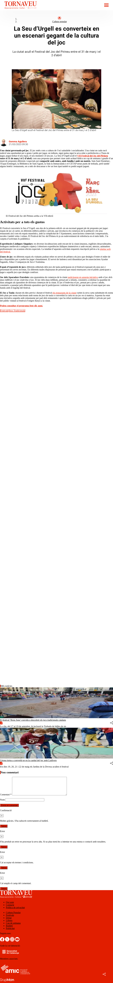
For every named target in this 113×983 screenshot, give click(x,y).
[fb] (2, 940)
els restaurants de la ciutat (65, 293)
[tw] (7, 940)
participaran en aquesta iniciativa (83, 277)
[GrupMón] (7, 981)
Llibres (9, 920)
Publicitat (10, 928)
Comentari (5, 794)
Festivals (4, 310)
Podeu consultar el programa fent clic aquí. (21, 305)
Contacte (10, 905)
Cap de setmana (13, 923)
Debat (8, 918)
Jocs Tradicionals (17, 310)
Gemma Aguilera (18, 141)
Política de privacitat (15, 907)
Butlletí (9, 925)
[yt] (17, 940)
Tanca (3, 826)
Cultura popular (59, 21)
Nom (2, 799)
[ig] (12, 940)
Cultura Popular (13, 912)
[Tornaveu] (18, 9)
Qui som (10, 902)
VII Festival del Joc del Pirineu (92, 155)
